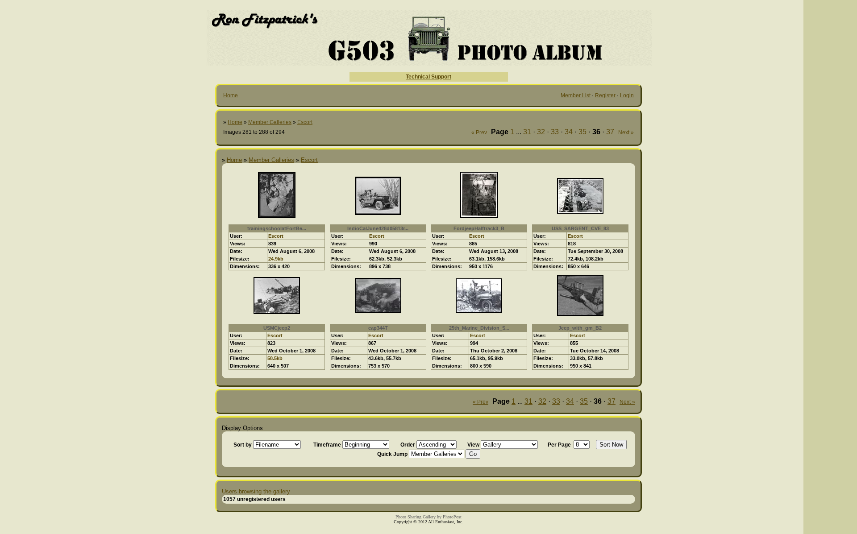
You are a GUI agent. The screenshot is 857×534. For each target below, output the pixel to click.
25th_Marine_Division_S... (479, 328)
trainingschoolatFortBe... (276, 228)
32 (541, 132)
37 (610, 132)
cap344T (378, 328)
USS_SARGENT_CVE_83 (580, 228)
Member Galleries (269, 122)
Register (605, 95)
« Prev (479, 132)
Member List (576, 95)
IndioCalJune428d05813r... (377, 228)
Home (230, 95)
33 (555, 132)
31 (527, 132)
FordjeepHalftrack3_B (478, 228)
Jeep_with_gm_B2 (580, 328)
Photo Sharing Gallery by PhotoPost (428, 516)
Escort (304, 122)
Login (627, 95)
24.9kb (275, 258)
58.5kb (275, 358)
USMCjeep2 (276, 328)
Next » (626, 132)
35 (582, 132)
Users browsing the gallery (256, 491)
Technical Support (428, 77)
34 (569, 132)
